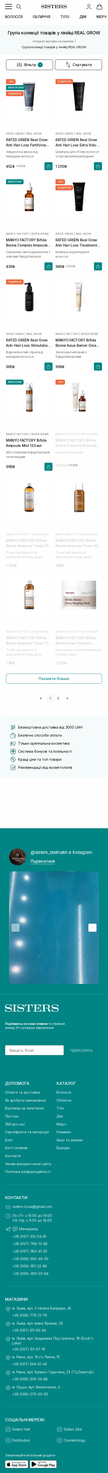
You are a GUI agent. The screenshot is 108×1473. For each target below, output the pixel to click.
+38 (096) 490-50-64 (30, 1273)
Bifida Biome (40, 233)
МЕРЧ (101, 17)
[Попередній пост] (16, 928)
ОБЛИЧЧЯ (41, 17)
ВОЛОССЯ (14, 17)
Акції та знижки (70, 1140)
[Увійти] (88, 6)
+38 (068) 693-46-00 (30, 1259)
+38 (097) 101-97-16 (28, 1349)
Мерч (61, 1124)
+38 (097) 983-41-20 (30, 1251)
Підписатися (43, 861)
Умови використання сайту (28, 1164)
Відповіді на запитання (24, 1108)
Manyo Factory (17, 233)
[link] (99, 6)
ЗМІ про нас (15, 1124)
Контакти (13, 1156)
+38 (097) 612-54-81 (29, 1236)
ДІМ (83, 17)
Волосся (64, 1092)
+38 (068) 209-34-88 (30, 1379)
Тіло (60, 1108)
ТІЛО (64, 17)
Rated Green (15, 133)
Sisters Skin (73, 1429)
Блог (9, 1140)
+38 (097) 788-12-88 (30, 1244)
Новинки (64, 1132)
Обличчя (64, 1100)
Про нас (12, 1116)
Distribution (21, 1440)
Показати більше (54, 678)
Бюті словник (16, 1148)
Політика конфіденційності (27, 1171)
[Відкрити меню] (8, 6)
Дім (60, 1116)
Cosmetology (74, 1440)
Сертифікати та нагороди (27, 1132)
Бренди (63, 1148)
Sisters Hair (21, 1429)
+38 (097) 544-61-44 (29, 1364)
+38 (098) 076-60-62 (30, 1394)
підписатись (81, 1050)
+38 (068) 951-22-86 (30, 1266)
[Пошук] (18, 6)
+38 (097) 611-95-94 (29, 1330)
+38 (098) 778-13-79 (29, 1315)
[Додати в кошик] (48, 166)
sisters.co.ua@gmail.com (32, 1206)
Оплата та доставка (22, 1092)
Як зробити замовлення (25, 1100)
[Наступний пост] (92, 928)
